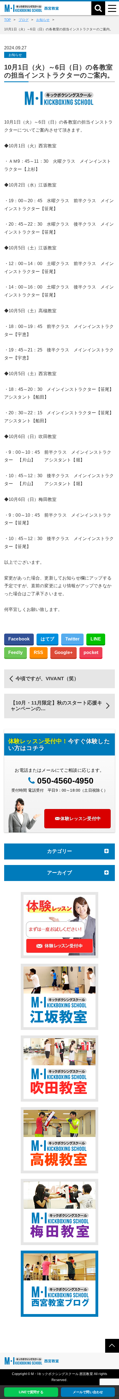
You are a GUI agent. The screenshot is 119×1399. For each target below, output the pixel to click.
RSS (38, 652)
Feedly (15, 652)
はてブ (47, 639)
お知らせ (15, 55)
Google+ (64, 652)
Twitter (72, 639)
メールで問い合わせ (88, 1392)
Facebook (19, 639)
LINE (95, 639)
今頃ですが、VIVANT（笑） (47, 678)
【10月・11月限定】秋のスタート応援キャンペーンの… (56, 706)
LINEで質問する (31, 1392)
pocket (91, 652)
